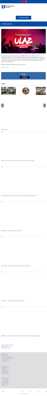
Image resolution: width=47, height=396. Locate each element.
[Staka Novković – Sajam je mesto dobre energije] (23, 215)
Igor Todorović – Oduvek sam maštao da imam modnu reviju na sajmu (15, 265)
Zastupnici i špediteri (5, 367)
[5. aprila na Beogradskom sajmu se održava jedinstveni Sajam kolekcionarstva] (25, 91)
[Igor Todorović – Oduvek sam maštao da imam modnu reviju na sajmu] (23, 250)
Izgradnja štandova (5, 359)
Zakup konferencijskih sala (6, 356)
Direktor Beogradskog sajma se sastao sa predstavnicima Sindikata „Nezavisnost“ (18, 195)
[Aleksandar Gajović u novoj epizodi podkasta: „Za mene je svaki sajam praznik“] (23, 145)
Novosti (7, 67)
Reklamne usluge (5, 355)
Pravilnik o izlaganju (5, 379)
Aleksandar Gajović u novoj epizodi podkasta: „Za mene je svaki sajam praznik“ (18, 160)
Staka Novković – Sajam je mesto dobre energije (11, 230)
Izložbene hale (4, 368)
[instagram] (26, 2)
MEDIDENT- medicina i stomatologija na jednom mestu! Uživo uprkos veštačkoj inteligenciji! (20, 335)
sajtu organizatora (21, 64)
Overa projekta (4, 361)
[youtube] (23, 2)
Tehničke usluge (5, 353)
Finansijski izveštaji (5, 373)
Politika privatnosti (5, 382)
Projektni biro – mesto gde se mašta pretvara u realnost (12, 300)
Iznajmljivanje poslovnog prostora (8, 358)
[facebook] (21, 2)
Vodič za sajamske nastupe (7, 345)
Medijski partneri (4, 346)
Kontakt (3, 385)
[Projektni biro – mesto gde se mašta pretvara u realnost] (23, 285)
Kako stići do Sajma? (5, 347)
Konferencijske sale (5, 370)
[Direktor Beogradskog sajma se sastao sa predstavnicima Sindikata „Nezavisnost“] (23, 180)
